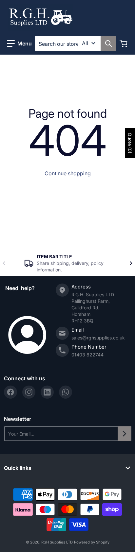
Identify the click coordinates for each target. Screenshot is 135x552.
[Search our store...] (108, 43)
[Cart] (124, 43)
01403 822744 (87, 354)
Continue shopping (68, 173)
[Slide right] (131, 263)
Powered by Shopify (91, 542)
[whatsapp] (65, 392)
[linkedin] (47, 392)
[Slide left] (4, 263)
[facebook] (10, 392)
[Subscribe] (124, 433)
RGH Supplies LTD (57, 542)
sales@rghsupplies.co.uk (98, 337)
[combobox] (75, 43)
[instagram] (28, 392)
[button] (19, 43)
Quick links (17, 468)
